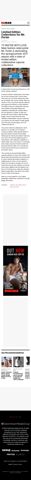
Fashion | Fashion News (8, 28)
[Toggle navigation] (28, 23)
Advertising (22, 461)
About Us (7, 461)
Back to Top (15, 417)
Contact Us (14, 461)
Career (10, 464)
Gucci (18, 122)
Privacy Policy (18, 464)
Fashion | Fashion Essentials (5, 370)
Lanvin (27, 120)
